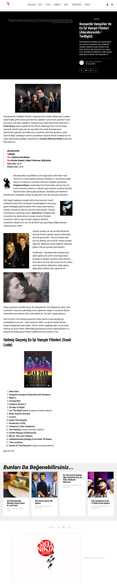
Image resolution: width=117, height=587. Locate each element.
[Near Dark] (37, 369)
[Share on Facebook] (81, 70)
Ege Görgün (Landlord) (93, 62)
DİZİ (40, 4)
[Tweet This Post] (86, 70)
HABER (57, 4)
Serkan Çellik (11, 508)
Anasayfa (32, 4)
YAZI (66, 4)
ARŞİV (87, 4)
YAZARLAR (76, 4)
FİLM (47, 4)
